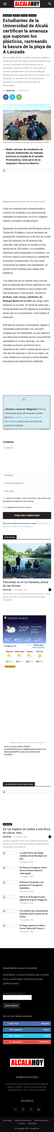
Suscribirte (44, 1042)
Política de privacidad (22, 1120)
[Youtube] (38, 1110)
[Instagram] (23, 1110)
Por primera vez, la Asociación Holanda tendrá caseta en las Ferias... (34, 914)
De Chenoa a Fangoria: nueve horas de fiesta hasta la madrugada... (33, 870)
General (16, 15)
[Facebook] (6, 97)
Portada (24, 15)
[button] (5, 4)
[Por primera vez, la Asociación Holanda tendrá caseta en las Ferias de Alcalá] (10, 914)
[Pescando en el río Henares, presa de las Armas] (27, 560)
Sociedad (32, 15)
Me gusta (45, 1023)
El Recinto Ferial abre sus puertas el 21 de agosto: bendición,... (31, 885)
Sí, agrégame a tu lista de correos (18, 507)
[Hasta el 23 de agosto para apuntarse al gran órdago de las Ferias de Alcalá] (10, 900)
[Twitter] (12, 97)
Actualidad (7, 15)
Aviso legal (7, 1120)
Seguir (46, 1030)
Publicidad (32, 1123)
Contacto (21, 1123)
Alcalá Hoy (10, 90)
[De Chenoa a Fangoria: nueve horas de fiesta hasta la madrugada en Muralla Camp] (10, 871)
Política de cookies (41, 1120)
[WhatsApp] (19, 97)
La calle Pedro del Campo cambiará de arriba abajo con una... (33, 856)
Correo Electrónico (14, 993)
